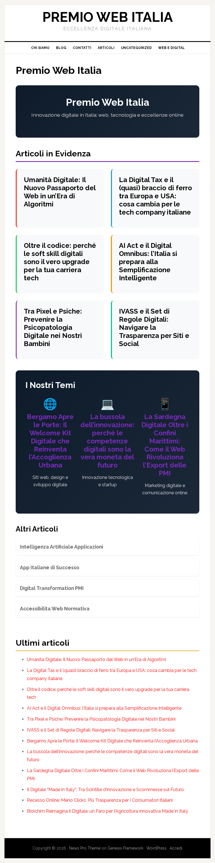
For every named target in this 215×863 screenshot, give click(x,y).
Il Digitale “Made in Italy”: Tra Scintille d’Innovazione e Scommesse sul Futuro (105, 789)
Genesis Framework (125, 848)
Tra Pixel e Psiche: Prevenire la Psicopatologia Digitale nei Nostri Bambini (53, 327)
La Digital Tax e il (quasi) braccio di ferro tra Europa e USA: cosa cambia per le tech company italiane (155, 196)
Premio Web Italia (107, 17)
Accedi (176, 848)
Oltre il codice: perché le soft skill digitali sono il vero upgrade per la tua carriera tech (60, 261)
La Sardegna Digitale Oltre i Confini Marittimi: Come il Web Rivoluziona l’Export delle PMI (164, 445)
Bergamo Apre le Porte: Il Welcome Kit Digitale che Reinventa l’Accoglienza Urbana (50, 441)
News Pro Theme (85, 848)
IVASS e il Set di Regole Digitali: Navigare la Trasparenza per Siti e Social (154, 327)
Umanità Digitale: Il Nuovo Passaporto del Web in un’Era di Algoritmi (59, 192)
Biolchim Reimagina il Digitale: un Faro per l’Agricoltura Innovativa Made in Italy (107, 811)
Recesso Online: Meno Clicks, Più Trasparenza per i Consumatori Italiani (100, 800)
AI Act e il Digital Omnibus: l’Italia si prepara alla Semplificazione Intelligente (148, 261)
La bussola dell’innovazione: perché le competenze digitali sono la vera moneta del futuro (107, 441)
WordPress (156, 848)
